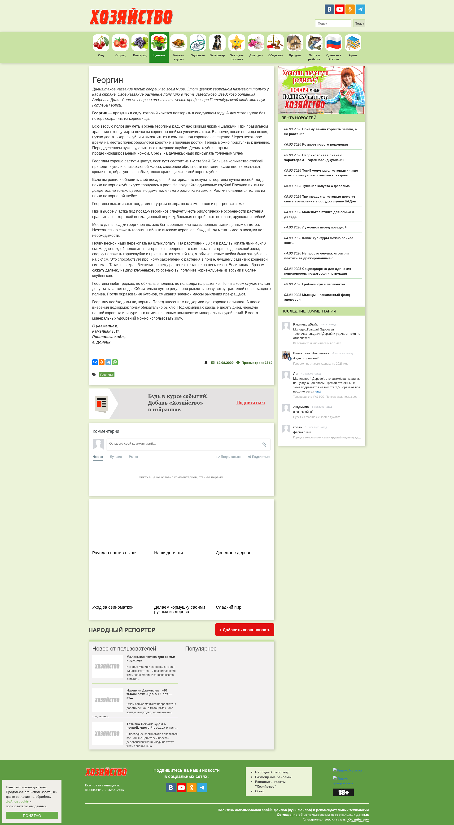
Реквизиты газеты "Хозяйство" (270, 784)
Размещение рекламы (273, 776)
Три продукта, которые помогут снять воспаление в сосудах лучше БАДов (320, 198)
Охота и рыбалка (314, 57)
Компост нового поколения (316, 144)
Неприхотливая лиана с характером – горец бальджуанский (314, 157)
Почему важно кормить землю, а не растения (320, 131)
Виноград (140, 55)
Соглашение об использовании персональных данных (323, 814)
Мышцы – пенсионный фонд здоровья (317, 297)
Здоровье (198, 55)
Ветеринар (217, 55)
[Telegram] (360, 9)
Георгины (106, 374)
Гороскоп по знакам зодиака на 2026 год (320, 363)
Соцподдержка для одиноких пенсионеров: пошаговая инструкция (317, 271)
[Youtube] (340, 9)
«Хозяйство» (358, 819)
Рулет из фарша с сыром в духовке (316, 417)
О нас (259, 791)
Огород (120, 55)
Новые (98, 456)
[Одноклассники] (350, 9)
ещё (318, 391)
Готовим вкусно (178, 57)
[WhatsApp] (115, 362)
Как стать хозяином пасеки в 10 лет (317, 343)
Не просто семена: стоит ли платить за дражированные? (316, 255)
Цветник (159, 55)
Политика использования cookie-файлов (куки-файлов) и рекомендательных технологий (293, 809)
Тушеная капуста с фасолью (317, 185)
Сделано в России (333, 57)
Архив (353, 55)
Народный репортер (272, 772)
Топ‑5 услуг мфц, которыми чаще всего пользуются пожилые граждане (321, 172)
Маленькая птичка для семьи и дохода (319, 214)
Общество (275, 55)
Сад (101, 55)
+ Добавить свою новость (244, 629)
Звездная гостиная (237, 57)
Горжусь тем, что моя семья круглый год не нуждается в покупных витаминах (345, 437)
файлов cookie (17, 801)
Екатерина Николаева (311, 353)
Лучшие (116, 456)
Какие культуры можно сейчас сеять (318, 240)
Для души (256, 55)
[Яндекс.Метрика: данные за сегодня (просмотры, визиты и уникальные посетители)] (347, 770)
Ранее (133, 456)
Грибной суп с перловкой (314, 283)
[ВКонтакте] (329, 9)
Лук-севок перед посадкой (315, 227)
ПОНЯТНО (32, 815)
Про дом (295, 55)
